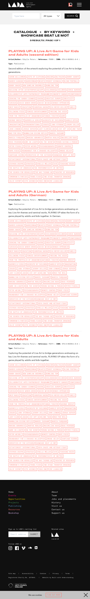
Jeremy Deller (72, 125)
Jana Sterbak (57, 125)
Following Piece (16, 112)
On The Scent (47, 142)
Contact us (58, 509)
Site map (11, 573)
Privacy (56, 573)
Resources (14, 509)
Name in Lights (31, 142)
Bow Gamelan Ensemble (33, 85)
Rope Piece (14, 151)
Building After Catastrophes (23, 90)
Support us (58, 513)
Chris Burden (74, 90)
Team (54, 495)
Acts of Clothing (36, 77)
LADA (53, 129)
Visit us (57, 506)
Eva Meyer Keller (58, 107)
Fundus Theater (51, 116)
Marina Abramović (35, 138)
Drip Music (14, 107)
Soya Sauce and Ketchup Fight (52, 159)
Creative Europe (53, 99)
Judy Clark (44, 129)
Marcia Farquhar (16, 138)
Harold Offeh (72, 120)
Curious (12, 103)
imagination (14, 125)
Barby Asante (73, 77)
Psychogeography (47, 146)
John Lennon (14, 129)
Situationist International (22, 159)
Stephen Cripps (16, 164)
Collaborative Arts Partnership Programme (29, 94)
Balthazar (60, 77)
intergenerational (31, 125)
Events (12, 495)
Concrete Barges (60, 94)
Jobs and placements (64, 499)
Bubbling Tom (52, 85)
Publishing (14, 506)
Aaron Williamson (17, 77)
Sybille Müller (44, 164)
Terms (67, 573)
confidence (75, 94)
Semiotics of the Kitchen (39, 155)
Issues (46, 125)
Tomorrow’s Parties (18, 177)
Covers (40, 99)
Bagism (50, 77)
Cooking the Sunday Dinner (22, 99)
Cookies (43, 573)
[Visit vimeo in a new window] (23, 548)
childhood (50, 90)
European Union (41, 107)
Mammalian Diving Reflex (35, 133)
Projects (13, 502)
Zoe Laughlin (55, 181)
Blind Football (71, 81)
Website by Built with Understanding (57, 577)
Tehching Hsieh (67, 164)
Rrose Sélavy (66, 151)
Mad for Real (15, 133)
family (72, 107)
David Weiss (44, 103)
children (61, 90)
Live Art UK (63, 129)
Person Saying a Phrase (66, 142)
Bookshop (13, 513)
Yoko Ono (43, 181)
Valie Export (15, 181)
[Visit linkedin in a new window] (36, 548)
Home (11, 492)
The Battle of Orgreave (20, 168)
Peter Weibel (31, 146)
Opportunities (16, 499)
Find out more (53, 595)
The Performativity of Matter (48, 168)
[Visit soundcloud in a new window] (30, 548)
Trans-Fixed (35, 177)
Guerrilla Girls (32, 120)
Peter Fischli (15, 146)
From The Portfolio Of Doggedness (25, 116)
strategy (30, 164)
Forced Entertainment (37, 112)
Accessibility (28, 573)
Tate (55, 164)
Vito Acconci (30, 181)
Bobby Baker (14, 85)
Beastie (42, 81)
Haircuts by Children (53, 120)
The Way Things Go (43, 172)
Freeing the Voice (58, 112)
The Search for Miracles (21, 172)
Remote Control (64, 146)
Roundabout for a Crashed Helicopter (40, 151)
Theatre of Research (64, 172)
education (26, 107)
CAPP (41, 90)
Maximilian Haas (69, 138)
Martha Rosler (52, 138)
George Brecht (15, 120)
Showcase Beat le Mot (64, 155)
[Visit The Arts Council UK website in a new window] (45, 585)
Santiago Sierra (16, 155)
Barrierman (31, 81)
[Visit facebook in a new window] (17, 548)
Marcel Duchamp (57, 133)
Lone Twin (76, 129)
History (56, 502)
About (55, 492)
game (63, 116)
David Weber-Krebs (27, 103)
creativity (69, 99)
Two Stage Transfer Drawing (57, 177)
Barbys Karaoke (16, 81)
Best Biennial (55, 81)
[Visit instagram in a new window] (10, 548)
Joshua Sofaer (29, 129)
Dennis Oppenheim (60, 103)
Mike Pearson (15, 142)
